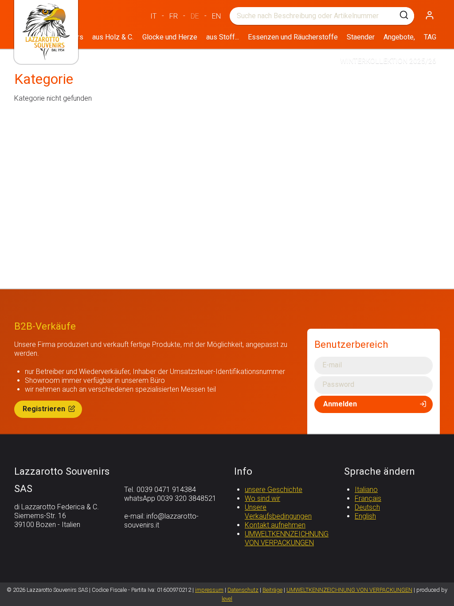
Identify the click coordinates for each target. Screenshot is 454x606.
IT (153, 16)
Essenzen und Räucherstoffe (293, 37)
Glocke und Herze (169, 37)
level (227, 598)
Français (368, 498)
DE (195, 16)
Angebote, (399, 37)
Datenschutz (242, 589)
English (365, 516)
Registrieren (45, 409)
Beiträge (272, 589)
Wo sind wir (262, 498)
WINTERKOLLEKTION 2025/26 (388, 61)
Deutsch (367, 507)
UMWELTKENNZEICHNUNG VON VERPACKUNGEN (287, 538)
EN (216, 16)
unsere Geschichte (273, 489)
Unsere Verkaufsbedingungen (278, 511)
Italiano (366, 489)
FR (173, 16)
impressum (209, 589)
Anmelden (340, 404)
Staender (361, 37)
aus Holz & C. (112, 37)
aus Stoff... (222, 37)
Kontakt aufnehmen (275, 525)
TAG (430, 37)
